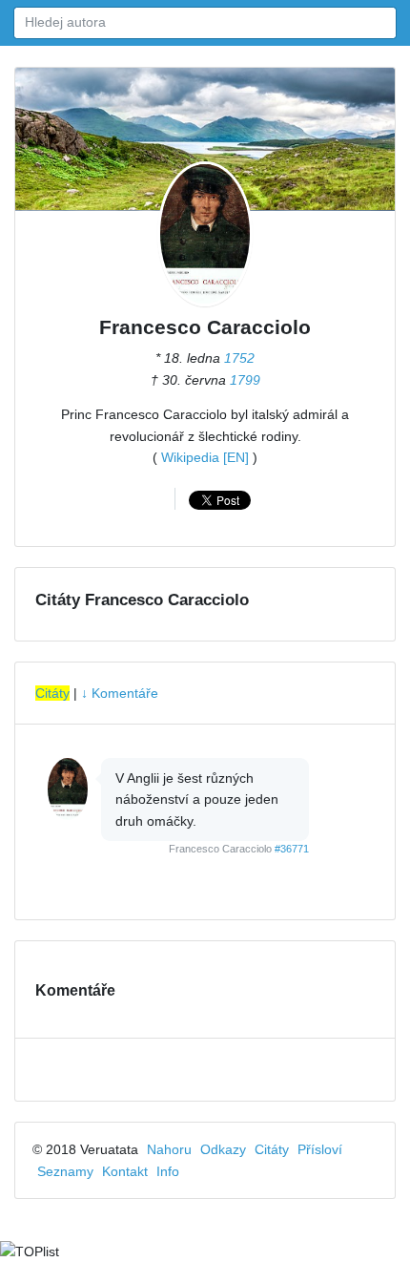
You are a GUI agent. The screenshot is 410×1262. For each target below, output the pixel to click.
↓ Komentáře (119, 693)
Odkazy (223, 1149)
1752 (239, 358)
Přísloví (319, 1149)
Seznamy (65, 1171)
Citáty (52, 693)
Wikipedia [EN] (205, 457)
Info (167, 1171)
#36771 (292, 848)
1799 (245, 380)
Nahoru (169, 1149)
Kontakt (125, 1171)
